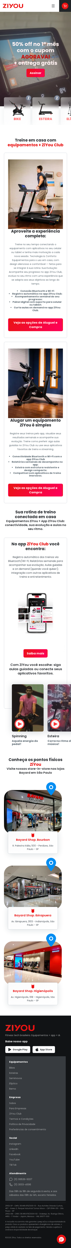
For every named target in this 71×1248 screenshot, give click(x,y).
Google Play (20, 1049)
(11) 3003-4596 (22, 1184)
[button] (61, 1239)
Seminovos (15, 1078)
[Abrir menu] (53, 6)
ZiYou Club (15, 1113)
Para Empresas (17, 1108)
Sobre (12, 1103)
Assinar (35, 73)
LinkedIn (13, 1149)
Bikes (12, 1067)
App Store (46, 1049)
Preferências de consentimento (27, 1129)
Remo (12, 1088)
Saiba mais (35, 653)
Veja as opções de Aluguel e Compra (35, 324)
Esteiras (13, 1073)
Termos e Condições (21, 1119)
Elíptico (13, 1083)
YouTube (14, 1159)
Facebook (14, 1154)
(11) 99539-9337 (23, 1179)
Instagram (15, 1143)
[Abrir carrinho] (65, 6)
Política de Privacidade (22, 1124)
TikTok (13, 1164)
